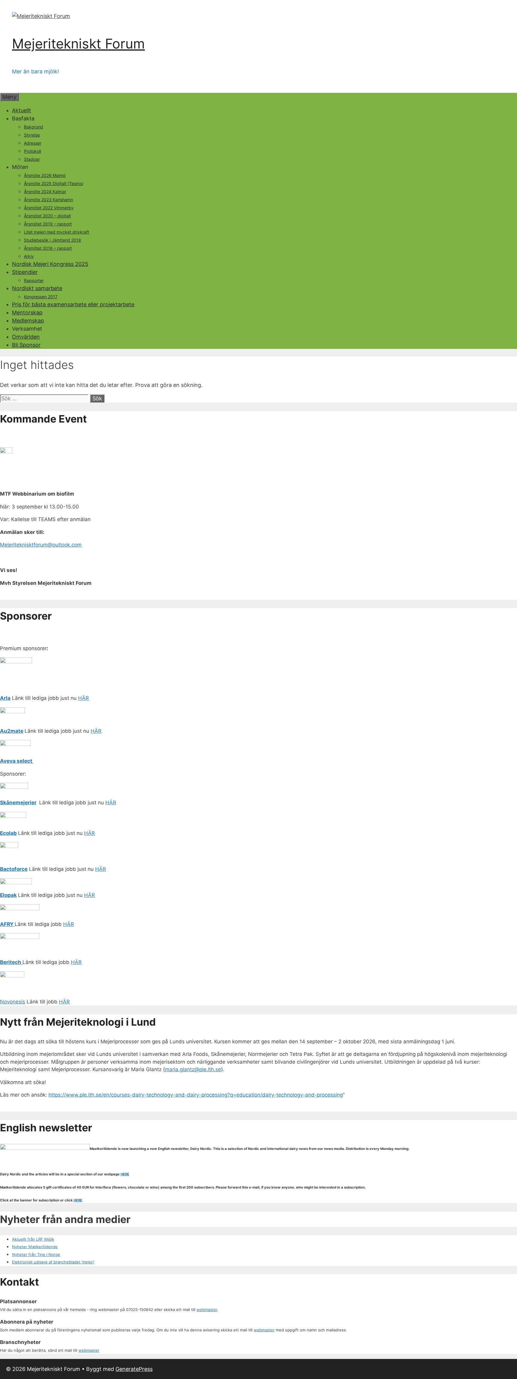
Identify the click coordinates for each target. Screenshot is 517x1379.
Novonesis (12, 1002)
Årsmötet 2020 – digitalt (47, 215)
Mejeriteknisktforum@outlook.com (41, 545)
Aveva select (17, 761)
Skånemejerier (18, 803)
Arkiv (29, 256)
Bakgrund (33, 126)
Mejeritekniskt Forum (78, 43)
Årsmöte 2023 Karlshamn (48, 199)
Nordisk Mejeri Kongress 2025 (50, 264)
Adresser (32, 143)
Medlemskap (28, 320)
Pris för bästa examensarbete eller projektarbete (73, 304)
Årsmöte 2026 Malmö (45, 175)
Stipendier (25, 272)
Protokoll (32, 151)
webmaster (207, 1309)
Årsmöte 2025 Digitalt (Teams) (53, 183)
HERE (125, 1174)
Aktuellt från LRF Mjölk (33, 1239)
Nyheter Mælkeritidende (35, 1246)
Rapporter (34, 280)
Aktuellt (21, 110)
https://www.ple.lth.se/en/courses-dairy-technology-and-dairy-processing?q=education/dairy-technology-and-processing (195, 1095)
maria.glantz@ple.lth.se (193, 1069)
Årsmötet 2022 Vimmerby (49, 207)
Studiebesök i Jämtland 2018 (52, 240)
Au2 (5, 731)
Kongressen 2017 (40, 296)
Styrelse (32, 134)
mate (16, 731)
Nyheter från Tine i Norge (36, 1254)
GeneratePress (134, 1369)
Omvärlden (26, 337)
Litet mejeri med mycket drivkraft (56, 231)
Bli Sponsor (26, 345)
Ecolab (8, 833)
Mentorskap (27, 312)
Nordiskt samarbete (37, 288)
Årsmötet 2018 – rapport (48, 248)
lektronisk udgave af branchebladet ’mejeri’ (54, 1262)
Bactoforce (14, 869)
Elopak (8, 895)
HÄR (83, 698)
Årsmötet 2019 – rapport (48, 223)
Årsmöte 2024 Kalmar (45, 191)
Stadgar (32, 159)
